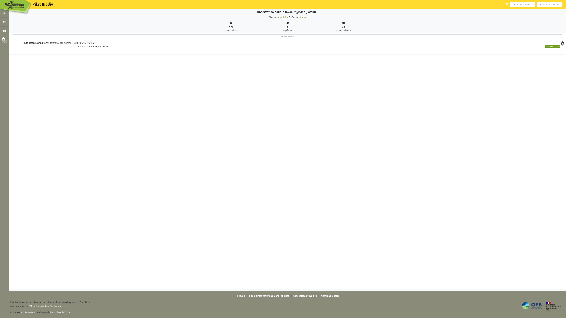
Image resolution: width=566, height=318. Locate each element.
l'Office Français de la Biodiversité (45, 306)
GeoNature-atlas (28, 312)
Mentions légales (330, 296)
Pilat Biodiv (42, 4)
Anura (303, 17)
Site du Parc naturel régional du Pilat (269, 296)
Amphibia (283, 17)
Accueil (241, 296)
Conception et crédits (305, 296)
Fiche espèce (554, 47)
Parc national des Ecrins (60, 312)
